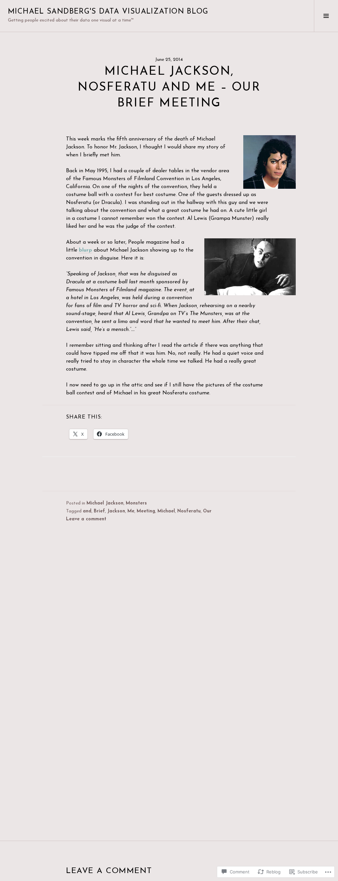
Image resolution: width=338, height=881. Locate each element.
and (87, 511)
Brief (99, 511)
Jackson (116, 511)
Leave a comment (86, 519)
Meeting (146, 511)
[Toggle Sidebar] (326, 16)
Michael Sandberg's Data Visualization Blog (108, 12)
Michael (166, 511)
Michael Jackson (104, 503)
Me (130, 511)
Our (207, 511)
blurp (85, 250)
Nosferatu (189, 511)
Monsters (136, 503)
